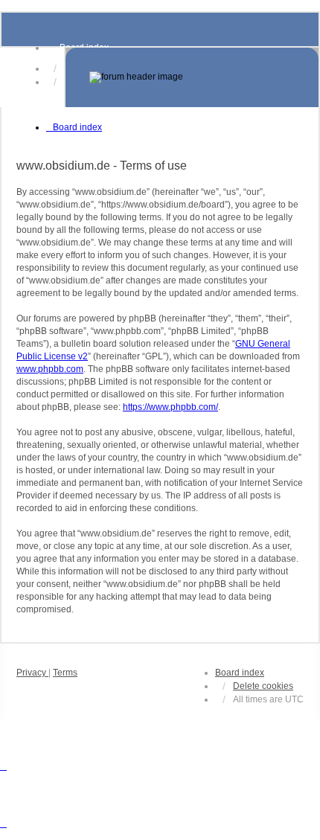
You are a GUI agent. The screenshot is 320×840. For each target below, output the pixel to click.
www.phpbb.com (49, 369)
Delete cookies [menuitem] (263, 686)
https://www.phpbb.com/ (170, 407)
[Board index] (192, 77)
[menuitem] (32, 672)
